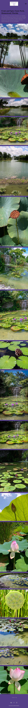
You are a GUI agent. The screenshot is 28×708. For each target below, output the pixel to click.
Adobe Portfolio (16, 705)
